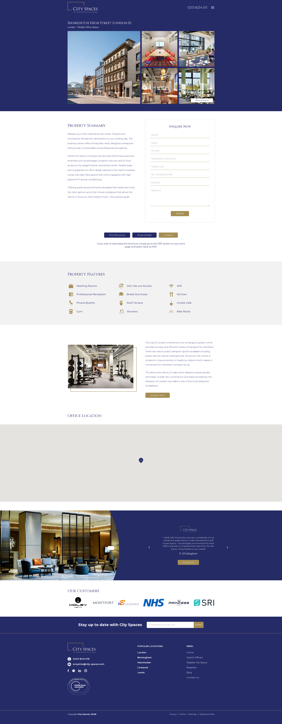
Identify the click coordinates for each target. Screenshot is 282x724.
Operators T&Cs (207, 714)
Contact (168, 235)
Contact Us (193, 677)
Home (190, 652)
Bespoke (192, 667)
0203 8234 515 (197, 7)
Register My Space (197, 662)
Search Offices (195, 657)
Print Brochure (117, 235)
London (141, 652)
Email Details (144, 235)
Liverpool (142, 667)
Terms (182, 714)
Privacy (173, 714)
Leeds (141, 672)
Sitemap (192, 714)
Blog (189, 672)
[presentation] (149, 547)
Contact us (188, 562)
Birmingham (144, 657)
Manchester (144, 662)
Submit (180, 213)
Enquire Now (158, 395)
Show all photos (202, 100)
